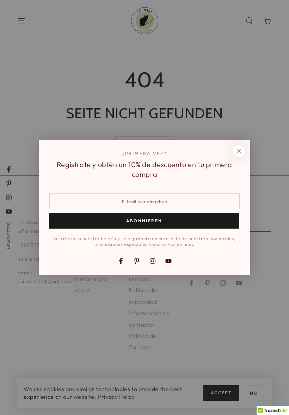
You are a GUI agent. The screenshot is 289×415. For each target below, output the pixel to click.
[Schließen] (239, 151)
